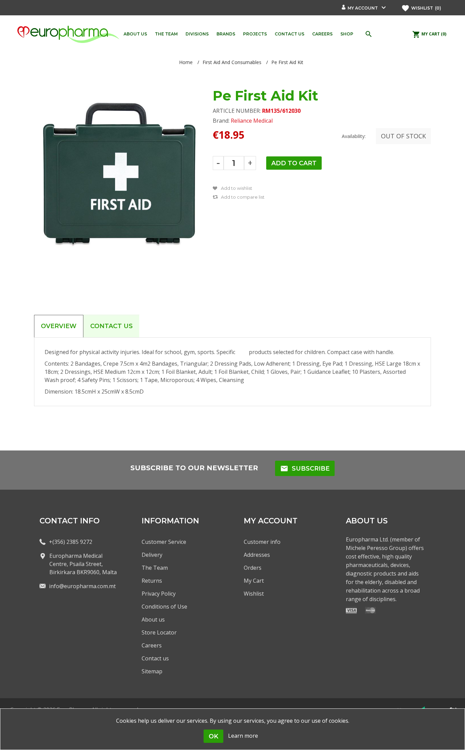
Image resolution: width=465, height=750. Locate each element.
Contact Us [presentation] (111, 326)
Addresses (257, 554)
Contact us (155, 658)
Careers (152, 645)
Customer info (262, 542)
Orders (252, 567)
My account (363, 8)
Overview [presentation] (59, 326)
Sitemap (152, 671)
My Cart (254, 580)
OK (213, 736)
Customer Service (164, 542)
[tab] (58, 326)
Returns (152, 580)
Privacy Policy (159, 593)
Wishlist (254, 593)
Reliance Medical (252, 120)
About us (153, 619)
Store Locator (159, 632)
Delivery (152, 554)
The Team (155, 567)
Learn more (243, 735)
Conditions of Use (164, 606)
